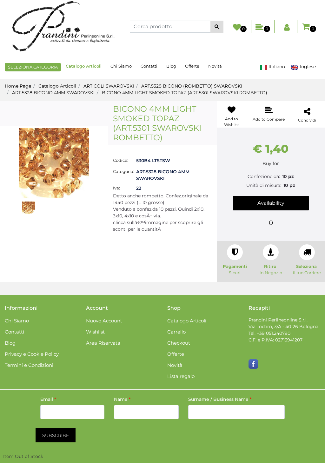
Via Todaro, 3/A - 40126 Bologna (283, 326)
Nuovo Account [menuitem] (104, 321)
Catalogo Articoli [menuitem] (84, 66)
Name (122, 399)
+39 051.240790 (273, 333)
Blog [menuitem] (171, 66)
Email (48, 399)
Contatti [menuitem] (149, 66)
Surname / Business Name (220, 399)
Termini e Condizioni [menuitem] (29, 365)
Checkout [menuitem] (178, 343)
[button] (216, 27)
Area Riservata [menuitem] (103, 343)
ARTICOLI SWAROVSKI (108, 86)
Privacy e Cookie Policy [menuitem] (32, 354)
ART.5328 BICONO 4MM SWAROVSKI (53, 93)
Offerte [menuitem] (192, 66)
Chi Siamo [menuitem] (121, 66)
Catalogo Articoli (57, 86)
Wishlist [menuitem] (95, 332)
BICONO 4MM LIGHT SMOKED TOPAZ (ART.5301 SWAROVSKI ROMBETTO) (184, 93)
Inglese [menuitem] (307, 66)
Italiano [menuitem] (276, 66)
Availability (270, 203)
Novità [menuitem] (215, 66)
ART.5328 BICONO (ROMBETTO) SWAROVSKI (191, 86)
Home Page (18, 86)
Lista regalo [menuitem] (181, 376)
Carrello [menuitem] (176, 332)
